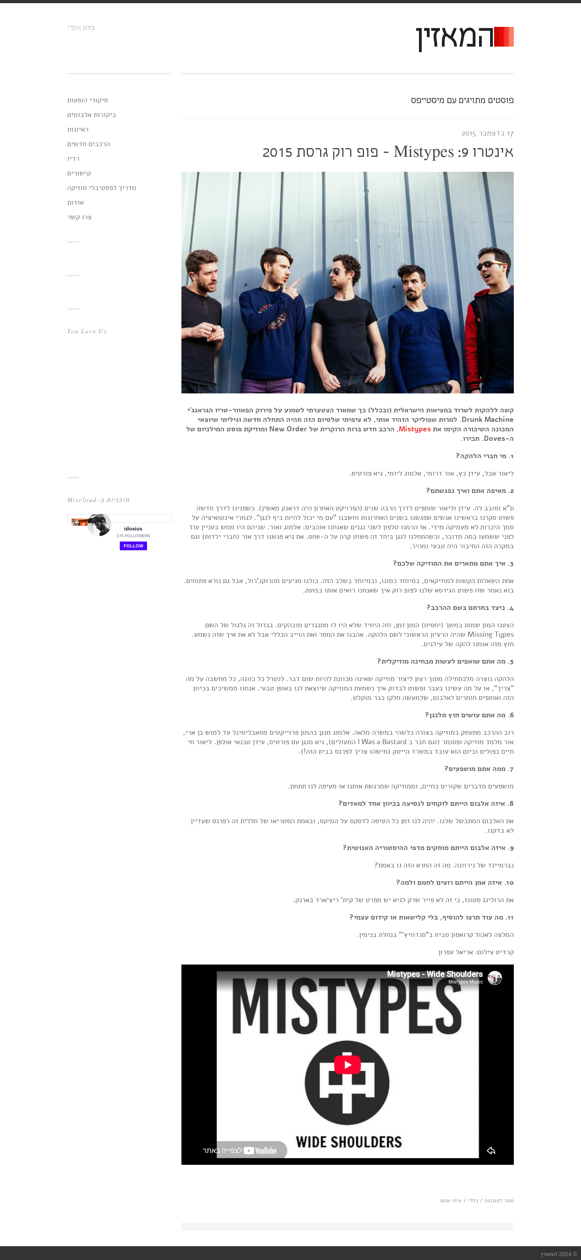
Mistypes (415, 429)
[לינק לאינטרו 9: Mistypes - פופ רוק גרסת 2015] (347, 391)
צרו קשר (79, 217)
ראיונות (78, 129)
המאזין (454, 38)
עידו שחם (451, 1200)
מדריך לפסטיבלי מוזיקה (101, 187)
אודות (75, 202)
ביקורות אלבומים (91, 114)
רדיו (73, 158)
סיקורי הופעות (87, 100)
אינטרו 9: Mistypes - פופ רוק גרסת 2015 (388, 152)
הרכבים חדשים (88, 144)
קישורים (79, 173)
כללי (473, 1200)
